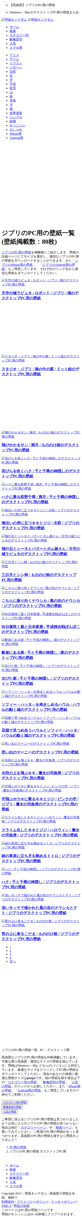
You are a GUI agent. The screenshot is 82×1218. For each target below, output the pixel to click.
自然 (13, 71)
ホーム (14, 27)
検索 (13, 31)
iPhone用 (15, 133)
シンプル (16, 117)
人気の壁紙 (9, 1111)
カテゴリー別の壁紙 (22, 1082)
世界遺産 (16, 113)
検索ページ (64, 1127)
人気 (13, 43)
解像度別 (16, 39)
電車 (13, 100)
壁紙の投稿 (21, 1206)
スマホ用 (16, 47)
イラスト (16, 63)
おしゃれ (16, 129)
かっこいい (17, 125)
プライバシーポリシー (33, 1201)
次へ (13, 961)
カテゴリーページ (33, 1127)
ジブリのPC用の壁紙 (16, 252)
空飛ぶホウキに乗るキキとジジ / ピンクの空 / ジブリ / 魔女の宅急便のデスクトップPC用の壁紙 (40, 804)
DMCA (6, 1206)
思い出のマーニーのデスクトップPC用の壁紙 (40, 752)
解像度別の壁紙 (54, 1082)
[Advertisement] (41, 184)
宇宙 (13, 84)
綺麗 (13, 121)
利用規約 (8, 1201)
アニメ (14, 55)
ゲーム (14, 59)
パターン (16, 67)
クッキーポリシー (63, 1201)
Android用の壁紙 (29, 1090)
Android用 (16, 138)
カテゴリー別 (19, 35)
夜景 (13, 88)
